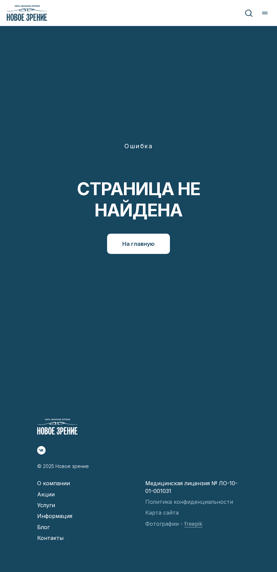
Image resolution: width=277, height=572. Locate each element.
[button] (249, 13)
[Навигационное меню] (264, 13)
